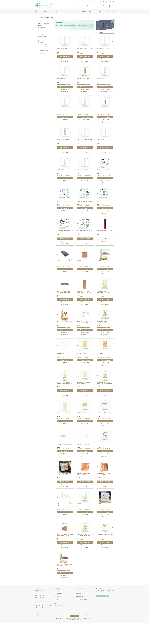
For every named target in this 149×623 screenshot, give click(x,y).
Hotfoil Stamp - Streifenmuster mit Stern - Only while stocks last (85, 535)
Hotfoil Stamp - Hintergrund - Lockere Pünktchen (83, 383)
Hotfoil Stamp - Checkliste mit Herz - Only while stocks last (85, 261)
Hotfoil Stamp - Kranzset (102, 443)
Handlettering (41, 40)
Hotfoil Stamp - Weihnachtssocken (105, 534)
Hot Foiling (40, 42)
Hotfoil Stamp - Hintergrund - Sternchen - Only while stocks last (64, 413)
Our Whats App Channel (60, 605)
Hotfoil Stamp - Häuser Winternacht (82, 413)
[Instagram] (90, 2)
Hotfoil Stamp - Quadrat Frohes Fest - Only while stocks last (64, 474)
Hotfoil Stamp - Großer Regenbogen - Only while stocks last (84, 322)
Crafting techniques (41, 21)
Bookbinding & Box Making (43, 23)
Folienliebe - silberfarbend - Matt (84, 139)
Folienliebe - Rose (101, 78)
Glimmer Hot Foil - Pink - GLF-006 (104, 230)
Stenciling (40, 38)
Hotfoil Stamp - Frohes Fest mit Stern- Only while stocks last (64, 292)
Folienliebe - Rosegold (62, 109)
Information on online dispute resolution (63, 590)
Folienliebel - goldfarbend (82, 169)
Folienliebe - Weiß (101, 139)
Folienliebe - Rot (80, 109)
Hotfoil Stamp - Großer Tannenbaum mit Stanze (102, 322)
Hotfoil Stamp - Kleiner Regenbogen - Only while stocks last (64, 443)
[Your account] (106, 6)
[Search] (87, 6)
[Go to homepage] (43, 5)
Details (105, 238)
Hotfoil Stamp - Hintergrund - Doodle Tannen (103, 352)
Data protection (79, 597)
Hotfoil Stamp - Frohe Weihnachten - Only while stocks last (105, 261)
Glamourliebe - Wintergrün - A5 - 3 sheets (84, 231)
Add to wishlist (66, 58)
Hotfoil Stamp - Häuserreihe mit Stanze (104, 413)
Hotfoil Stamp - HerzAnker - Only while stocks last (64, 352)
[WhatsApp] (100, 2)
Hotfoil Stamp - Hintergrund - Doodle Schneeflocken (83, 352)
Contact (56, 595)
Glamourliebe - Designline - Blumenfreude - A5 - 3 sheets (103, 170)
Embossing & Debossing (43, 36)
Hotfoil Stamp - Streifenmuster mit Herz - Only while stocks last (65, 535)
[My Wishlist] (103, 6)
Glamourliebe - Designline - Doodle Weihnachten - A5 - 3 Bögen (65, 200)
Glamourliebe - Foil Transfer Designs (44, 51)
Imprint (77, 600)
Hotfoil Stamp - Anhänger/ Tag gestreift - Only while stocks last (64, 261)
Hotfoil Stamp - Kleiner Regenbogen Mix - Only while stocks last (83, 443)
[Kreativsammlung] (113, 2)
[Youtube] (106, 2)
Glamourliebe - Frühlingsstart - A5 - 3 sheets (105, 200)
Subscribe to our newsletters (102, 595)
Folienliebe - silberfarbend (63, 139)
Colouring (40, 25)
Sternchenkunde (58, 603)
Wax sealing (40, 31)
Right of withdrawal (79, 596)
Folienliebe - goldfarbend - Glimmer (85, 48)
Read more (58, 27)
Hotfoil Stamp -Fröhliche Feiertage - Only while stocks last (64, 565)
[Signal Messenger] (103, 2)
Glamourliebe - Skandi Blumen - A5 (65, 230)
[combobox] (76, 6)
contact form (41, 597)
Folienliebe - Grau (61, 78)
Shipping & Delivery (59, 592)
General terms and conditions (81, 599)
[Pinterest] (93, 2)
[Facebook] (86, 2)
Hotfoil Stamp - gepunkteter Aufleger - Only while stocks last (84, 292)
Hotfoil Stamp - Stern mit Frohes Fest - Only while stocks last (104, 504)
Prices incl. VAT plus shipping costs (63, 53)
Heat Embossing (41, 27)
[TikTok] (96, 2)
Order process (78, 593)
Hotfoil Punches (42, 48)
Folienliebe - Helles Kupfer (83, 78)
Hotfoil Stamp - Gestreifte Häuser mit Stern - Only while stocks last (64, 322)
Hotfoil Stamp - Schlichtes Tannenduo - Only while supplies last (84, 504)
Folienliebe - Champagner (62, 48)
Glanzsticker (42, 53)
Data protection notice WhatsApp (82, 592)
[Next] (92, 41)
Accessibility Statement (80, 595)
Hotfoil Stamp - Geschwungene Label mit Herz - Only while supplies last (104, 292)
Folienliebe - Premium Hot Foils (45, 44)
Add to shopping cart (64, 56)
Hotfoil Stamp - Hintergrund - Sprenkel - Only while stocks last (104, 383)
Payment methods (58, 593)
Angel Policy (57, 600)
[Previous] (77, 41)
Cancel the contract (74, 616)
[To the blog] (110, 2)
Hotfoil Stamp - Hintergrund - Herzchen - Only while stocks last (64, 383)
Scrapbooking (41, 29)
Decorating (40, 34)
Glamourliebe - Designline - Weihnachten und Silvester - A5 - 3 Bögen (84, 200)
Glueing (39, 55)
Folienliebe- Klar (60, 169)
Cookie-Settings (79, 590)
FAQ (56, 602)
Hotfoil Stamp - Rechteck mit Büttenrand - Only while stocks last (104, 474)
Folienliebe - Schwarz (101, 109)
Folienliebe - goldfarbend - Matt (104, 48)
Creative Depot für (58, 597)
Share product (65, 61)
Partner (56, 599)
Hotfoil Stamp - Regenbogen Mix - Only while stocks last (64, 504)
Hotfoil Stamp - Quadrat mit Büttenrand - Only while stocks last (84, 474)
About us (57, 596)
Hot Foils (41, 46)
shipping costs (68, 618)
